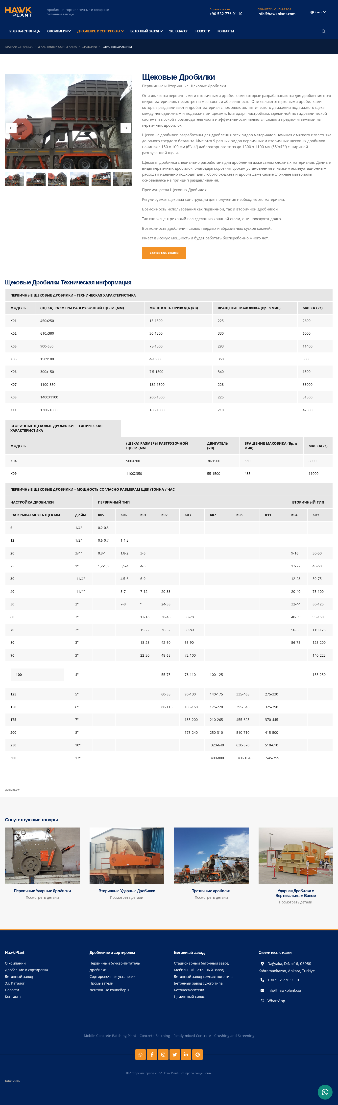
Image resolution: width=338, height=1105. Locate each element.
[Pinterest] (197, 1054)
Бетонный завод (19, 976)
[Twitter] (174, 1054)
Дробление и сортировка (26, 969)
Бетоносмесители (189, 990)
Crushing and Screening (234, 1035)
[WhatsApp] (325, 1092)
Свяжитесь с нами (164, 253)
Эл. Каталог (14, 983)
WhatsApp (275, 1000)
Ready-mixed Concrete (192, 1035)
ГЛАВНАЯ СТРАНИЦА (24, 31)
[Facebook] (152, 1054)
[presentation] (11, 128)
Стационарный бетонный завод (201, 963)
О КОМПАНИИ (57, 31)
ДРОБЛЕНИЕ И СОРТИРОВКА (99, 31)
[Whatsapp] (140, 1054)
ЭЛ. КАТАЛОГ (178, 31)
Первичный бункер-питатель (115, 963)
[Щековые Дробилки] (68, 121)
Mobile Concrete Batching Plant (110, 1035)
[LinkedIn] (186, 1054)
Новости (12, 990)
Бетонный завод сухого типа (198, 983)
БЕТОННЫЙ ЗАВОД (144, 31)
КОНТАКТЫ (225, 31)
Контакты (13, 996)
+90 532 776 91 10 (283, 979)
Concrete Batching (155, 1035)
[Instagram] (163, 1054)
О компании (15, 963)
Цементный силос (189, 996)
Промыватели (101, 983)
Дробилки (98, 969)
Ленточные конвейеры (109, 990)
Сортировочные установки (113, 976)
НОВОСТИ (202, 31)
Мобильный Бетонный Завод (199, 969)
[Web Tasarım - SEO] (12, 1083)
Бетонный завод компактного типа (204, 976)
